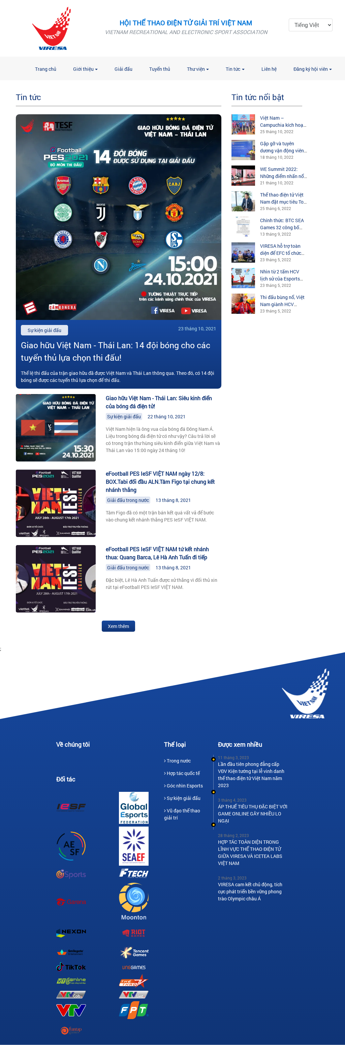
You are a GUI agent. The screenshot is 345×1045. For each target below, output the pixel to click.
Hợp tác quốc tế (183, 773)
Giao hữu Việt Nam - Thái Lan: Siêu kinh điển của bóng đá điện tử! (159, 402)
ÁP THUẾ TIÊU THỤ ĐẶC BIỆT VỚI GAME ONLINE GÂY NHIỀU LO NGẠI (252, 813)
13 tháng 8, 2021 (173, 500)
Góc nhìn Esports (185, 785)
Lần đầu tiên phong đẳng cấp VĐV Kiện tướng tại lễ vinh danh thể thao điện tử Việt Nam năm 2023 (251, 774)
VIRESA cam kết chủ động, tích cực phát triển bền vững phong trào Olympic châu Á (250, 891)
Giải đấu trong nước (128, 500)
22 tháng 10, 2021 (167, 416)
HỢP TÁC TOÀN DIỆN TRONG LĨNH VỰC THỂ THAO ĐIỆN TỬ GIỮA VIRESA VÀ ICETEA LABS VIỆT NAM (250, 852)
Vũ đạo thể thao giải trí (182, 814)
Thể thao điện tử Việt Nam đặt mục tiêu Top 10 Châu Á (283, 201)
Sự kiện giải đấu (124, 416)
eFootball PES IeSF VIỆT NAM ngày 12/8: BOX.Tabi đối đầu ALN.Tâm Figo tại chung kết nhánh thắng (160, 481)
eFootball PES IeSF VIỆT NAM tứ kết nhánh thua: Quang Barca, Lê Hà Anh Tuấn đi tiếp (157, 553)
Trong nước (179, 760)
